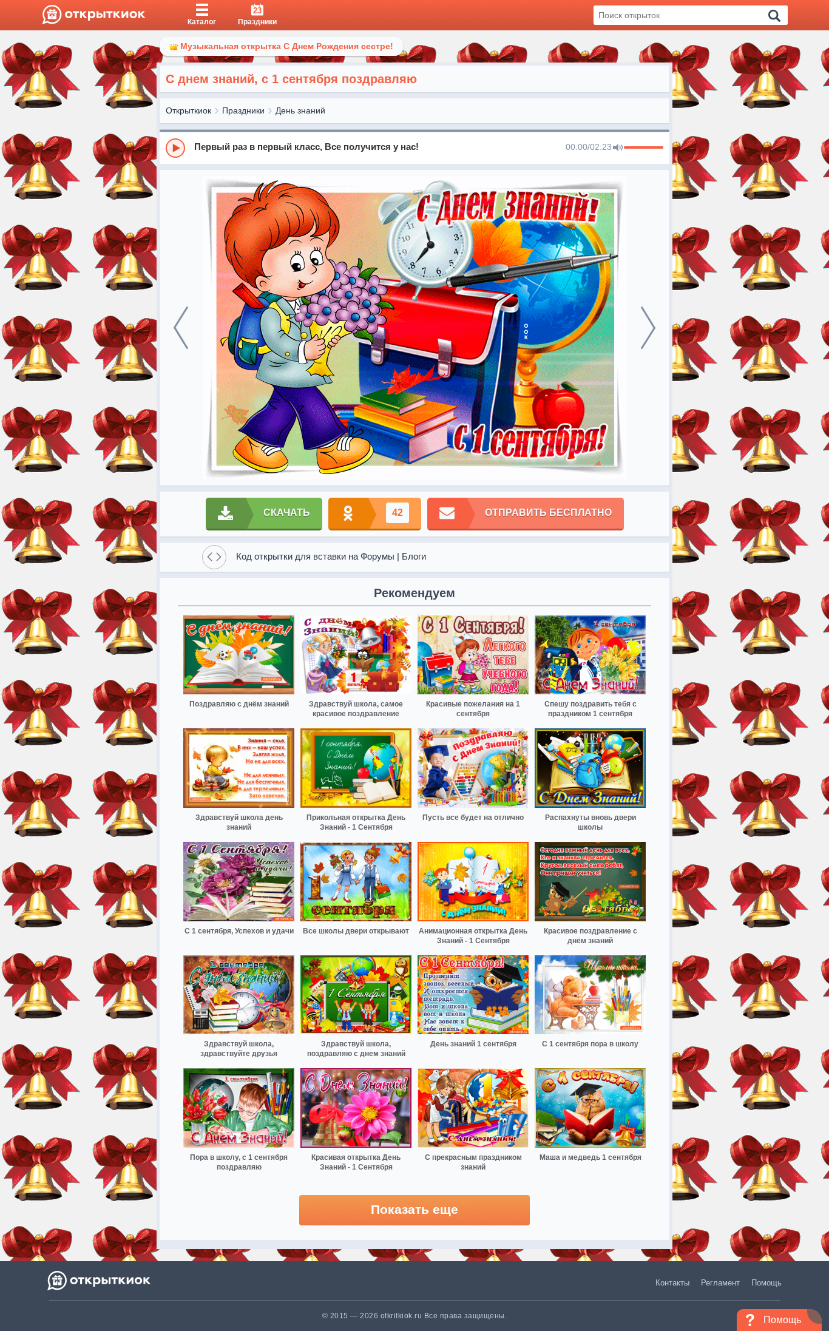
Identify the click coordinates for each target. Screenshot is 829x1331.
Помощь (766, 1282)
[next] (648, 327)
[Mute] (618, 148)
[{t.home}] (99, 1280)
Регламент (720, 1282)
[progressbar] (643, 148)
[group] (414, 147)
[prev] (181, 327)
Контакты (672, 1282)
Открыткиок (188, 110)
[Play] (175, 148)
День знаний (300, 110)
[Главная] (93, 15)
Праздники (243, 110)
